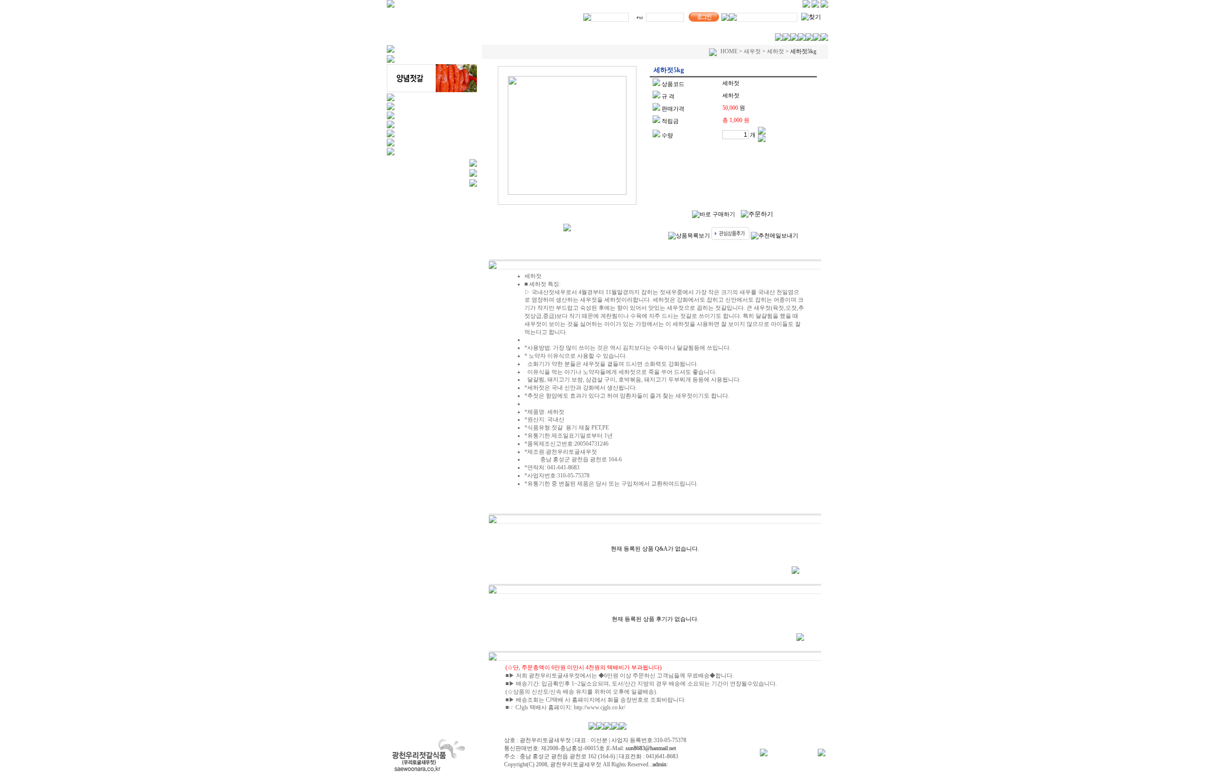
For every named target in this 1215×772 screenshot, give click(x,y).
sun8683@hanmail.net (650, 748)
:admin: (659, 764)
